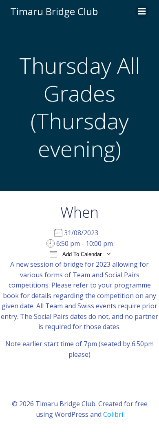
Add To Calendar (81, 254)
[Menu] (142, 11)
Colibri (113, 414)
